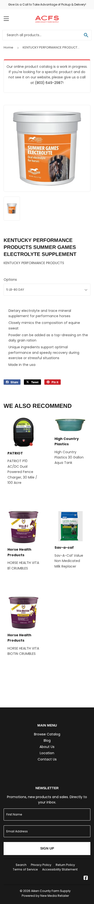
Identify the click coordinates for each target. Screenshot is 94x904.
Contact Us (47, 759)
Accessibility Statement (60, 869)
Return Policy (65, 865)
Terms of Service (25, 869)
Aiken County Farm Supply (51, 891)
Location (47, 753)
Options (10, 279)
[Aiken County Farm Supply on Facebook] (86, 878)
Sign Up (47, 848)
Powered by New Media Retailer (45, 896)
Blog (47, 740)
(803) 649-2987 (49, 82)
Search (21, 865)
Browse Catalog (47, 734)
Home (8, 47)
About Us (47, 746)
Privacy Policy (41, 865)
